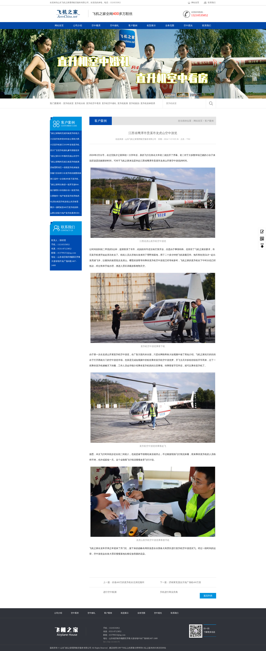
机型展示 (151, 25)
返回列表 (208, 595)
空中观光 (188, 25)
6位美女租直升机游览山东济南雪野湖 (66, 202)
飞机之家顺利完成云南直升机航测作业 (66, 162)
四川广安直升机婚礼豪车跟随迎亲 (64, 150)
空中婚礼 (114, 25)
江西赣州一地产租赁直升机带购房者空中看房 (66, 196)
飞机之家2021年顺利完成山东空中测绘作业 (66, 156)
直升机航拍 (134, 103)
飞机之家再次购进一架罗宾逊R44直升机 (66, 185)
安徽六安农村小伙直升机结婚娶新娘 (65, 173)
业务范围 (169, 25)
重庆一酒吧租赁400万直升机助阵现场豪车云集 (66, 207)
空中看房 (96, 25)
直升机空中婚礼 (109, 103)
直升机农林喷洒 (147, 103)
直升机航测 (122, 103)
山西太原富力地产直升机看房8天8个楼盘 (66, 213)
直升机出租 (80, 103)
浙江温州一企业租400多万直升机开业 (66, 179)
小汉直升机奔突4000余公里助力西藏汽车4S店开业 (66, 139)
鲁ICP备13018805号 (111, 642)
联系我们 (212, 3)
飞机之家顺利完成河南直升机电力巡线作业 (66, 133)
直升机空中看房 (93, 103)
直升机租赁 (68, 103)
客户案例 (132, 25)
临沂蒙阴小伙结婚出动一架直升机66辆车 (66, 190)
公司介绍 (77, 25)
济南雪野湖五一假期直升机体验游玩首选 (66, 167)
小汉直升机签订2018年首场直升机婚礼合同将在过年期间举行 (66, 145)
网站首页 (195, 3)
